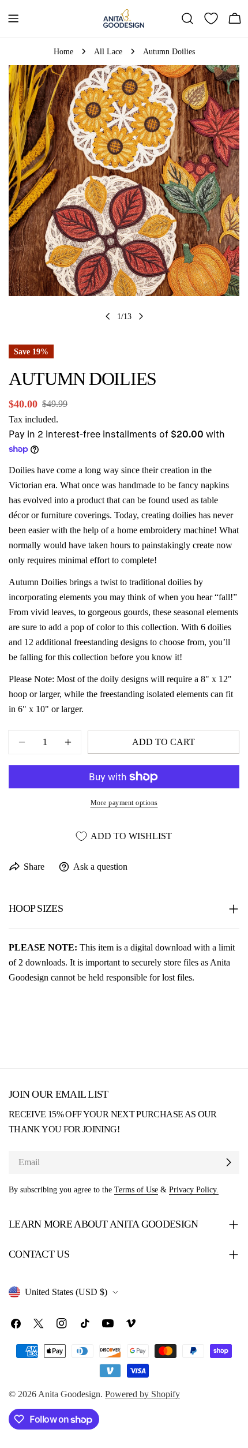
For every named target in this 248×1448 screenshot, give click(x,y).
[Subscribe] (228, 1162)
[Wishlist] (211, 18)
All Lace (108, 51)
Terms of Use (136, 1189)
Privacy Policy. (194, 1189)
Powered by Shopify (142, 1394)
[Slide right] (140, 316)
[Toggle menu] (13, 18)
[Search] (187, 18)
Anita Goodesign (69, 1394)
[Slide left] (108, 316)
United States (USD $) (66, 1292)
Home (63, 51)
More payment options (124, 803)
